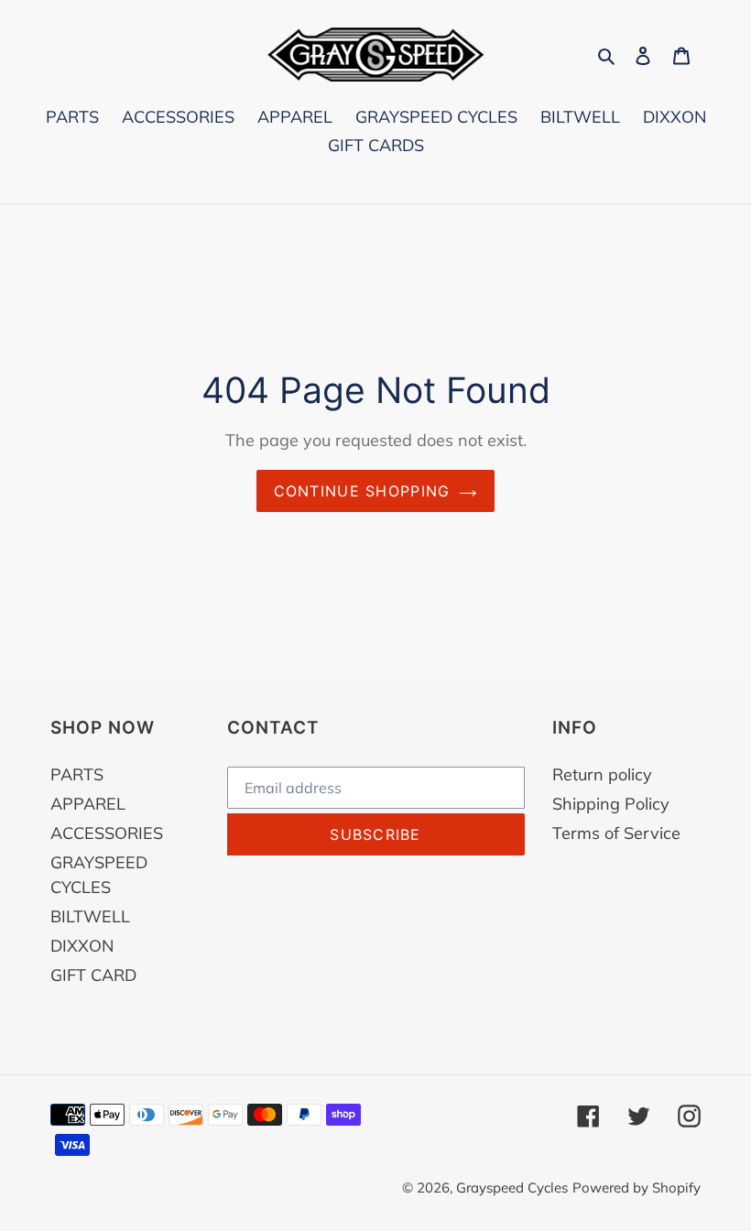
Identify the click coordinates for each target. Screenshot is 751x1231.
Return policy (602, 774)
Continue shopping (362, 491)
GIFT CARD (93, 975)
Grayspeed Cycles (512, 1187)
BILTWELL (90, 916)
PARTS (76, 774)
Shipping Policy (610, 803)
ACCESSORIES (106, 833)
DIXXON (82, 945)
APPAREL (87, 803)
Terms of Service (616, 833)
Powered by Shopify (636, 1187)
